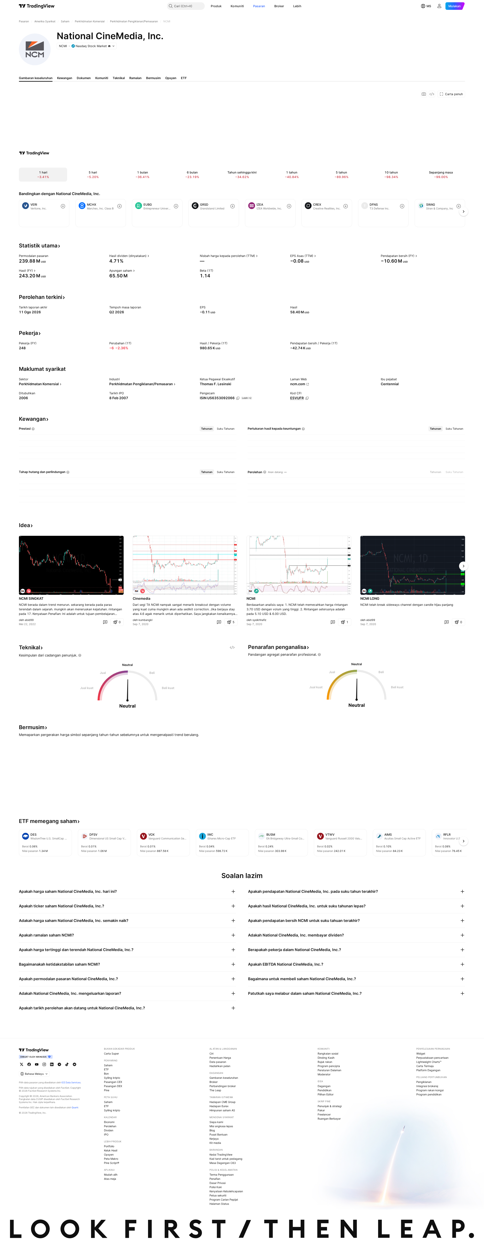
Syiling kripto (112, 1077)
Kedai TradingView (220, 1154)
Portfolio (109, 1146)
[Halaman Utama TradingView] (37, 6)
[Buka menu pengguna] (439, 6)
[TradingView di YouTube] (36, 1064)
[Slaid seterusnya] (463, 566)
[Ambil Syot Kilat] (424, 94)
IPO (106, 1134)
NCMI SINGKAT (31, 598)
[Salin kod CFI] (307, 398)
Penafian (214, 1178)
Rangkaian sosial (328, 1053)
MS (429, 6)
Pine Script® (111, 1162)
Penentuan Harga (220, 1057)
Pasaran (259, 6)
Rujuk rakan (325, 1061)
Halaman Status (219, 1203)
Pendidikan (324, 1090)
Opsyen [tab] (170, 78)
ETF (106, 1069)
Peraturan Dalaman (329, 1070)
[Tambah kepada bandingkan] (63, 206)
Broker (279, 6)
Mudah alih (110, 1174)
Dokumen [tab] (84, 78)
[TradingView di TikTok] (67, 1064)
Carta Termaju (425, 1066)
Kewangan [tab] (64, 78)
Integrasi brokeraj (427, 1086)
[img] (109, 46)
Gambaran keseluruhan (223, 1077)
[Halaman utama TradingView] (34, 1050)
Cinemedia (141, 598)
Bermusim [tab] (153, 78)
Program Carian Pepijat (223, 1199)
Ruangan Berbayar (329, 1118)
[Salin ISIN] (238, 398)
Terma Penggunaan (221, 1174)
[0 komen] (105, 622)
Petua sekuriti (217, 1195)
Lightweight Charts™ (428, 1061)
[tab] (207, 428)
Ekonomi (109, 1122)
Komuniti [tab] (101, 78)
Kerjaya (214, 1138)
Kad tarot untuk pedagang (225, 1158)
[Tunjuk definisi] (50, 255)
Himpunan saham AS (222, 1110)
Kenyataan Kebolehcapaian (226, 1191)
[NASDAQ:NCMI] (22, 591)
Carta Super (111, 1053)
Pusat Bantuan (218, 1134)
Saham (108, 1065)
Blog (212, 1130)
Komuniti (237, 6)
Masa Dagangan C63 (222, 1162)
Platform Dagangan (428, 1070)
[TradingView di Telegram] (59, 1064)
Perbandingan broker (222, 1086)
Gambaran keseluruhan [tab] (36, 78)
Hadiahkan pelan (219, 1066)
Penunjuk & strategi (330, 1106)
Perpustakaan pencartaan (432, 1057)
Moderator (324, 1074)
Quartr (75, 1107)
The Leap (215, 1090)
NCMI (251, 598)
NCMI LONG (369, 598)
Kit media (215, 1142)
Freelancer (324, 1114)
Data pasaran (217, 1061)
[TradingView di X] (21, 1064)
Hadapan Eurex (219, 1106)
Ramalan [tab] (135, 78)
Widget (420, 1053)
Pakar (321, 1110)
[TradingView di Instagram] (44, 1064)
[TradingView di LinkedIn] (51, 1064)
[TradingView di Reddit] (74, 1064)
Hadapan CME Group (222, 1102)
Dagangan (324, 1086)
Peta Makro (111, 1158)
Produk (216, 6)
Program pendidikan (428, 1094)
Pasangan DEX (113, 1086)
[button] (224, 6)
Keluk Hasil (110, 1150)
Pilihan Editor (326, 1094)
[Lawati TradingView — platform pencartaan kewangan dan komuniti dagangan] (34, 153)
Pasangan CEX (113, 1081)
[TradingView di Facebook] (29, 1064)
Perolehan (110, 1126)
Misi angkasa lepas (221, 1126)
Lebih (297, 6)
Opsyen (109, 1154)
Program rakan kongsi (430, 1090)
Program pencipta (329, 1066)
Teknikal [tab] (119, 78)
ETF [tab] (184, 78)
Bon (106, 1073)
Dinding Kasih (326, 1057)
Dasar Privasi (217, 1183)
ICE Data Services (71, 1082)
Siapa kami (216, 1122)
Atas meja (110, 1178)
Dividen (108, 1130)
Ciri (211, 1053)
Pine (106, 1090)
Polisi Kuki (215, 1187)
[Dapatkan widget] (432, 94)
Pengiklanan (423, 1081)
